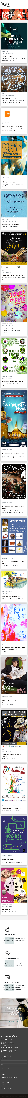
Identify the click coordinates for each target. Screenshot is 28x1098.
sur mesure (4, 1062)
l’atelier (3, 1065)
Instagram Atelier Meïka (10, 1052)
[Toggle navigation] (25, 4)
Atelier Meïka (5, 1085)
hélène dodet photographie (9, 1077)
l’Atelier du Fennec (6, 1088)
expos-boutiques (6, 1068)
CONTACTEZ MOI (14, 1021)
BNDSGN (7, 1096)
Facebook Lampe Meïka (9, 1050)
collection (4, 1059)
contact (3, 1071)
